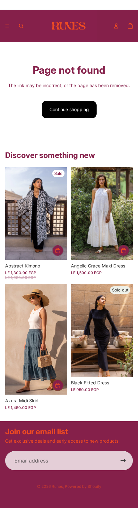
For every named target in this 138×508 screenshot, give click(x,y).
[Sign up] (123, 460)
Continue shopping (69, 109)
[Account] (116, 26)
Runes (57, 486)
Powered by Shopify (83, 486)
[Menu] (7, 26)
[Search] (21, 26)
